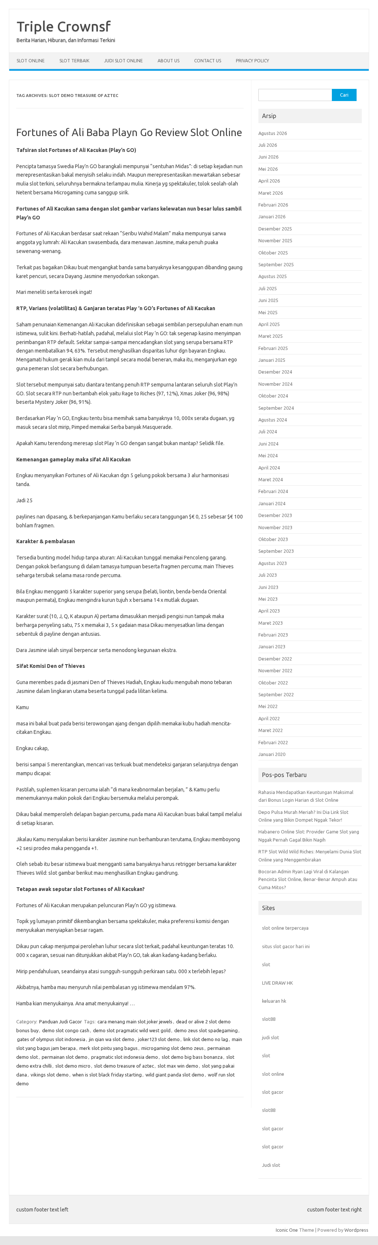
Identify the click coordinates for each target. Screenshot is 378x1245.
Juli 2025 (267, 288)
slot (266, 964)
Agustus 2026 (272, 133)
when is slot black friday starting (107, 1074)
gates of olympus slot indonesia (51, 1039)
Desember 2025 (275, 228)
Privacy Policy (252, 60)
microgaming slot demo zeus (172, 1048)
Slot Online (31, 60)
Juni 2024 (268, 443)
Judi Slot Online (123, 60)
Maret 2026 (270, 192)
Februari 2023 (273, 634)
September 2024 (276, 407)
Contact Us (207, 60)
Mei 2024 (268, 455)
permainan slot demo (64, 1057)
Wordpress (356, 1229)
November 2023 (275, 527)
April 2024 (269, 467)
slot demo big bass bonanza (192, 1057)
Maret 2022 (270, 730)
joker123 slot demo (159, 1039)
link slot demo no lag (205, 1039)
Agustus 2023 (272, 563)
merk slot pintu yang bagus (108, 1048)
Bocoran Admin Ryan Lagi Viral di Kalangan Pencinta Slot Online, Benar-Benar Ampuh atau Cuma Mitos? (307, 879)
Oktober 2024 (273, 395)
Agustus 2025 (272, 276)
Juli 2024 (267, 431)
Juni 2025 (268, 300)
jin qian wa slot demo (111, 1039)
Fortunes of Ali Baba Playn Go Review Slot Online (129, 132)
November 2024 (275, 383)
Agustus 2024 (272, 419)
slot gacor (273, 1092)
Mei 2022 (268, 706)
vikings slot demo (50, 1074)
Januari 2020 (271, 754)
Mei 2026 (268, 168)
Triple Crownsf (64, 26)
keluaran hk (274, 1000)
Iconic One (287, 1229)
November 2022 (275, 670)
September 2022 (276, 694)
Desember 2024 (275, 371)
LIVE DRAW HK (277, 982)
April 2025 (269, 324)
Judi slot (271, 1165)
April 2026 (269, 180)
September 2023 (276, 551)
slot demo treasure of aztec (124, 1065)
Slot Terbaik (74, 60)
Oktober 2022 (273, 682)
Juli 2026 (267, 145)
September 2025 (276, 264)
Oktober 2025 (273, 252)
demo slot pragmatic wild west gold (132, 1030)
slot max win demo (178, 1065)
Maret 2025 (270, 336)
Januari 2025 (271, 360)
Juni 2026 (268, 156)
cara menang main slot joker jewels (134, 1021)
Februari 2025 (273, 348)
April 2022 (269, 718)
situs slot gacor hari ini (286, 946)
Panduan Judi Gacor (60, 1021)
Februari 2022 (273, 742)
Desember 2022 (275, 658)
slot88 (268, 1019)
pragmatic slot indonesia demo (124, 1057)
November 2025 (275, 240)
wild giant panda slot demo (174, 1074)
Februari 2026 (273, 204)
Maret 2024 (270, 479)
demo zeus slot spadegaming (206, 1030)
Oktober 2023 (273, 539)
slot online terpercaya (285, 927)
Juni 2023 (268, 587)
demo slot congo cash (65, 1030)
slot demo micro (72, 1065)
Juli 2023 (267, 575)
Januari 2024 (271, 503)
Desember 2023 (275, 515)
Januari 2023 (271, 646)
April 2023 (269, 610)
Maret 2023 (270, 622)
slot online (273, 1073)
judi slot (270, 1037)
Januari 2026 (271, 216)
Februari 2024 (273, 491)
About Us (168, 60)
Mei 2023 (268, 598)
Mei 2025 (268, 312)
